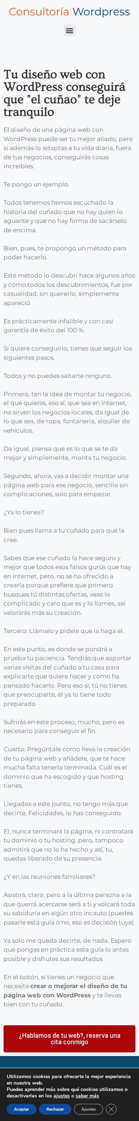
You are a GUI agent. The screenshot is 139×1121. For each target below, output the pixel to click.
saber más (87, 1095)
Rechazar (55, 1109)
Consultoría (69, 11)
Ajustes (88, 1109)
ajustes (61, 1096)
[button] (70, 30)
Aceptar (21, 1109)
